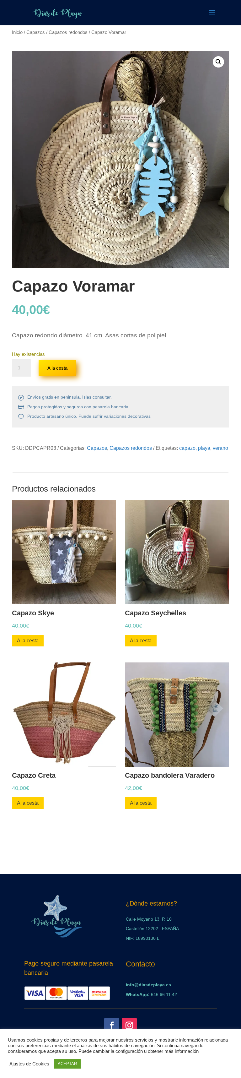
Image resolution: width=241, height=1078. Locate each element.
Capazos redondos (68, 32)
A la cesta (57, 368)
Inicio (17, 32)
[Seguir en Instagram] (129, 1025)
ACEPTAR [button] (67, 1063)
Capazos (35, 32)
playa (204, 448)
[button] (218, 62)
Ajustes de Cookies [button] (29, 1063)
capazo (187, 448)
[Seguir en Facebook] (111, 1025)
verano (220, 448)
